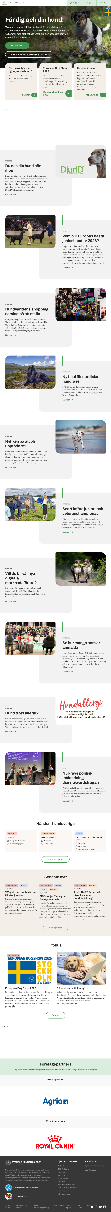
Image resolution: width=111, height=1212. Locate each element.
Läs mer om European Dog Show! (29, 54)
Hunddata (61, 1172)
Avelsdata (61, 1175)
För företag (62, 1191)
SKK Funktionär (63, 1169)
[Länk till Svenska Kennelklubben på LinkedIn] (105, 1206)
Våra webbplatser (64, 1194)
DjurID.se (61, 1181)
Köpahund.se (63, 1178)
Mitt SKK (61, 1166)
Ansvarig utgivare (68, 1207)
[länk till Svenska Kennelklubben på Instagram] (96, 1206)
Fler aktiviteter (56, 859)
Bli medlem (17, 45)
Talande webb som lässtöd (22, 1207)
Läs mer (9, 194)
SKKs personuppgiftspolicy (41, 1207)
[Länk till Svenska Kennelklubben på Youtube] (100, 1206)
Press (89, 1205)
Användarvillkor (58, 1205)
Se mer (55, 1015)
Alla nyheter (55, 928)
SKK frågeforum (90, 1170)
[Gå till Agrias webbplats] (55, 1101)
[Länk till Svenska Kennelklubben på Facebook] (92, 1206)
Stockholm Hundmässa (66, 1184)
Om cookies (80, 1207)
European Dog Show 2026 (67, 1188)
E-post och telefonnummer (94, 1166)
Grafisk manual (7, 1207)
